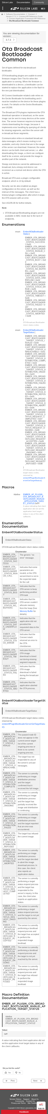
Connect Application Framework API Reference (27, 19)
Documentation (23, 2)
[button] (3, 8)
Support (26, 1099)
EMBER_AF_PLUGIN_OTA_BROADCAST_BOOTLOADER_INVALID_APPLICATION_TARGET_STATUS (33, 498)
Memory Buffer (26, 611)
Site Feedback (33, 1103)
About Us (35, 1099)
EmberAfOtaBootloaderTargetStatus (33, 331)
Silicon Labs (7, 2)
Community (39, 2)
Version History (15, 1099)
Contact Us (30, 1101)
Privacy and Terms (18, 1103)
